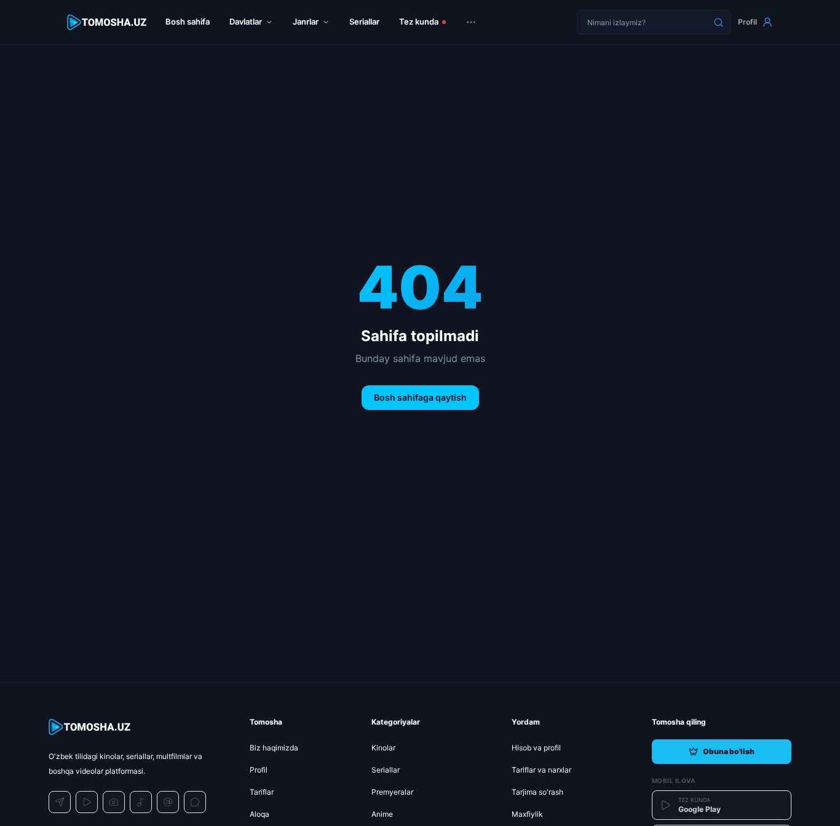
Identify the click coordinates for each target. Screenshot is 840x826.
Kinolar (383, 747)
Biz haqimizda (274, 747)
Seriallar (364, 21)
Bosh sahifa (187, 21)
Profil (747, 21)
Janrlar (306, 21)
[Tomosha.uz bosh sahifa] (107, 22)
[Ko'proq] (471, 22)
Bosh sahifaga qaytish (420, 397)
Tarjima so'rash (537, 791)
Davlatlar (245, 21)
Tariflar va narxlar (541, 769)
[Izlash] (718, 22)
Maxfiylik (527, 814)
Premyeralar (392, 791)
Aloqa (259, 814)
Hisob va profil (536, 747)
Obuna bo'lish (729, 751)
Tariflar (262, 791)
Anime (382, 814)
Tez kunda (418, 21)
